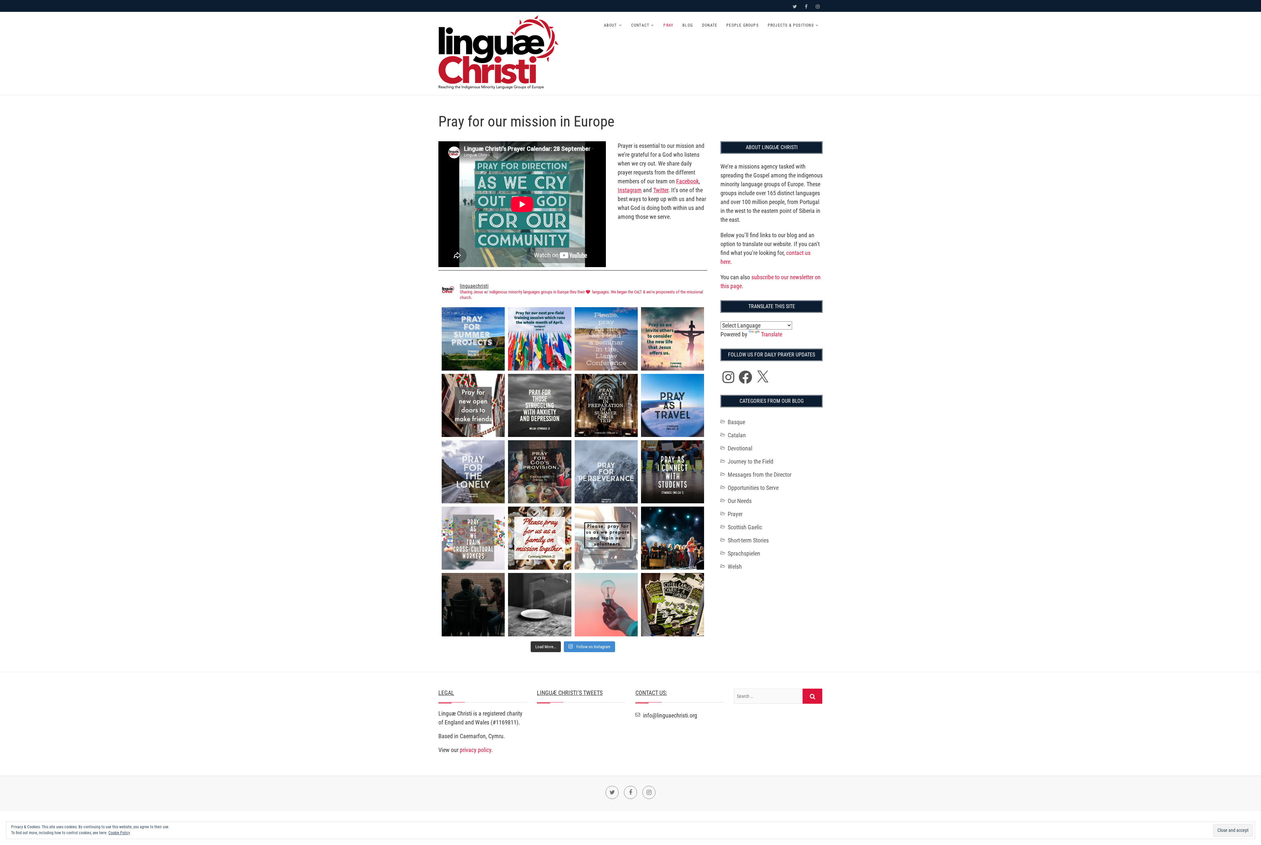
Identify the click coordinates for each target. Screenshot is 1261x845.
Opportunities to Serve (753, 487)
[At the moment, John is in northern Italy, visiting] (672, 538)
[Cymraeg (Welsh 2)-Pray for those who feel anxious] (539, 405)
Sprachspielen (744, 553)
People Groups (742, 25)
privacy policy (475, 749)
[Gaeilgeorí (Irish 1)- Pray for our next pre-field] (539, 338)
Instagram (630, 190)
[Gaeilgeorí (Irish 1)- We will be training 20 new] (473, 538)
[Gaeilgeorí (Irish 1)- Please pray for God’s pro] (539, 471)
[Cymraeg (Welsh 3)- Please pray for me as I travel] (672, 405)
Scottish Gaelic (745, 527)
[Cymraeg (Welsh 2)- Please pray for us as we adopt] (539, 538)
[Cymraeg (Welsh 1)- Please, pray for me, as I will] (606, 405)
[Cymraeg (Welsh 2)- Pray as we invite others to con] (672, 338)
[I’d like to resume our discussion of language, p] (473, 604)
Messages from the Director (759, 474)
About (610, 25)
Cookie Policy (119, 833)
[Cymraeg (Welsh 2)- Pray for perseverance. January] (606, 471)
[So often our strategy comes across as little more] (539, 604)
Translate (771, 334)
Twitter (660, 190)
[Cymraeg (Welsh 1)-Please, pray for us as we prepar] (606, 538)
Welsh (735, 566)
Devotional (740, 448)
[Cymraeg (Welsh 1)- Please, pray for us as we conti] (473, 338)
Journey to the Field (750, 461)
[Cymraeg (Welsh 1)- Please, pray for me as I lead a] (606, 338)
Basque (736, 422)
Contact (640, 25)
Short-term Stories (748, 540)
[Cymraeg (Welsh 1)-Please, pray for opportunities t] (672, 471)
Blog (687, 25)
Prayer (735, 514)
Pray (668, 25)
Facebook (687, 181)
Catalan (737, 435)
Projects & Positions (791, 25)
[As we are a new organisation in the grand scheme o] (606, 604)
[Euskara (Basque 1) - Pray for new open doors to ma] (473, 405)
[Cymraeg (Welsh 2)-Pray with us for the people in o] (473, 471)
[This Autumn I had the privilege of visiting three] (672, 604)
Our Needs (740, 500)
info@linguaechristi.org (669, 715)
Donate (709, 25)
